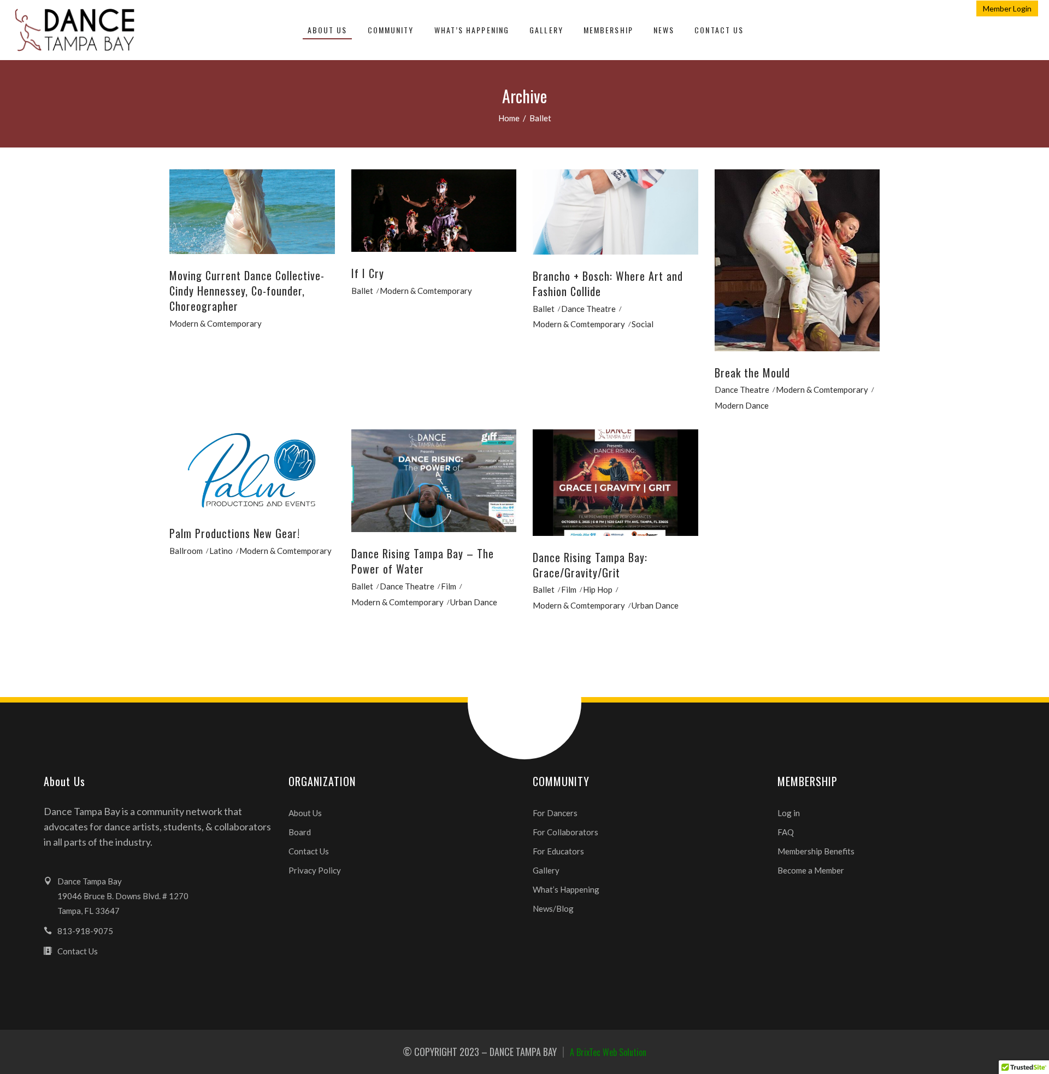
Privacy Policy (314, 870)
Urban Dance (473, 602)
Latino (221, 551)
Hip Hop (597, 589)
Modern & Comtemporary (215, 323)
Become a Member (810, 870)
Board (299, 832)
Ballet (362, 291)
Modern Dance (742, 405)
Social (642, 324)
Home (509, 118)
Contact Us (308, 851)
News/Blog (553, 908)
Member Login (1007, 8)
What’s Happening (566, 889)
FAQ (785, 832)
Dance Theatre (588, 309)
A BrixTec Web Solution (608, 1052)
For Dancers (555, 813)
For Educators (558, 851)
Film (448, 586)
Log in (788, 813)
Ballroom (186, 551)
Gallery (546, 870)
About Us (305, 813)
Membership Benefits (815, 851)
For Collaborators (565, 832)
